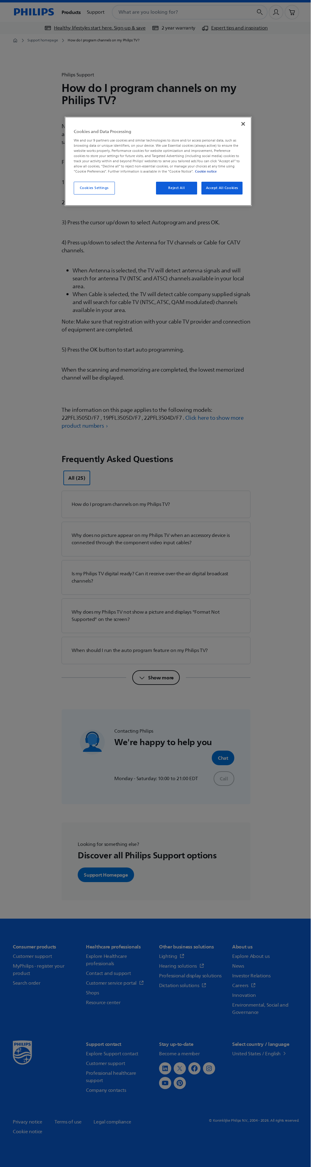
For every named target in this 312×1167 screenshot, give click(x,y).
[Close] (243, 124)
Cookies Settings (94, 188)
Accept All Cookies (222, 188)
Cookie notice (206, 171)
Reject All (176, 188)
